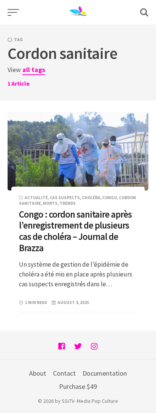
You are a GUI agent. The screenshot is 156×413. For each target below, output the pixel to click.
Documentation (105, 373)
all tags (33, 69)
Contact (64, 373)
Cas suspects (65, 197)
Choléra (91, 197)
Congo (109, 197)
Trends (67, 203)
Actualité (36, 197)
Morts (50, 203)
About (37, 373)
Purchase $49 (78, 386)
